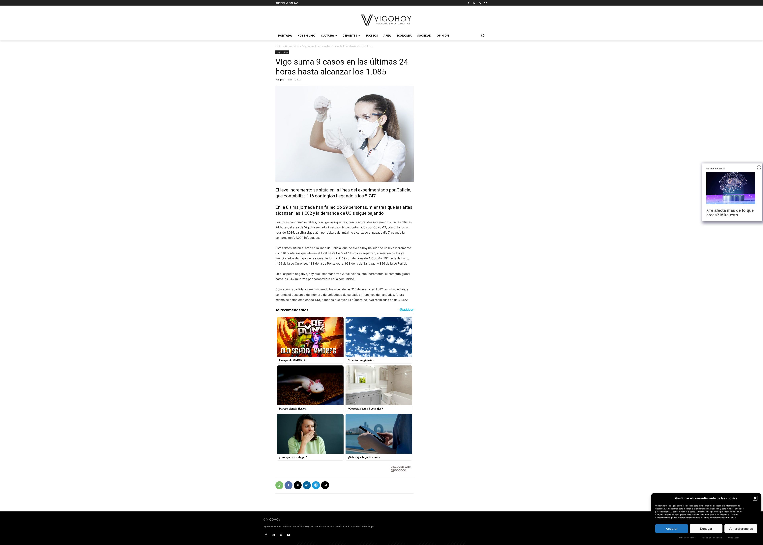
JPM (282, 79)
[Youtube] (485, 3)
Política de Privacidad (712, 537)
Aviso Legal (733, 537)
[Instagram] (474, 3)
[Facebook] (469, 3)
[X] (479, 3)
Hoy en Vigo (292, 46)
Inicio (278, 46)
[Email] (325, 485)
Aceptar (672, 529)
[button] (755, 498)
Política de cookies (686, 537)
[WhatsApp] (279, 485)
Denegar (706, 529)
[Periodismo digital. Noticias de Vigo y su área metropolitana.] (386, 20)
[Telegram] (316, 485)
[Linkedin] (307, 485)
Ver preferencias (741, 529)
